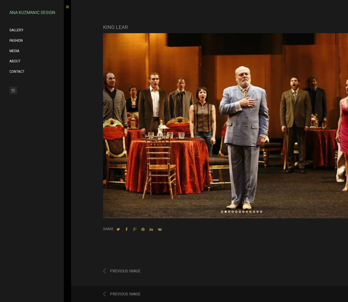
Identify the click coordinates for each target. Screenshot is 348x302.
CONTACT (17, 71)
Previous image (125, 271)
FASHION (16, 40)
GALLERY (16, 30)
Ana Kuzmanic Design (32, 12)
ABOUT (15, 61)
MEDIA (14, 51)
